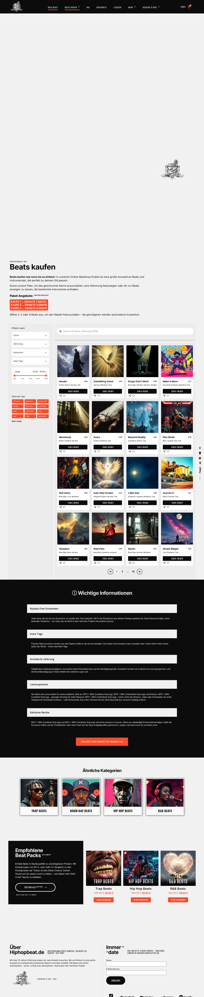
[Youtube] (200, 453)
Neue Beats (53, 7)
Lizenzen (117, 7)
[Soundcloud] (200, 463)
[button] (95, 869)
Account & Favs (150, 7)
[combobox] (30, 335)
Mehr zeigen (17, 421)
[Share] (60, 395)
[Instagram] (200, 448)
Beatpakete (102, 7)
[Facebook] (200, 458)
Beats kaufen (71, 7)
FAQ (88, 7)
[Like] (64, 395)
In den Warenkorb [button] (104, 899)
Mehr (130, 7)
